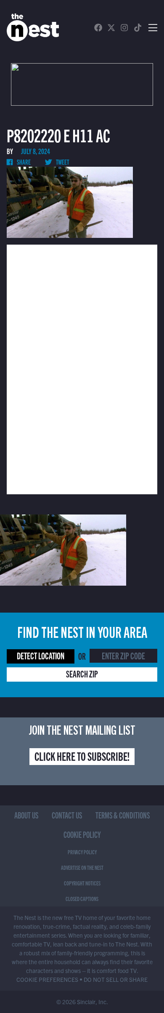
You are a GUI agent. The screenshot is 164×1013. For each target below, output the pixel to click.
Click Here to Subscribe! (82, 755)
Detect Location (40, 655)
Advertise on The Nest (82, 867)
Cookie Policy (82, 834)
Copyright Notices (82, 883)
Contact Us (67, 815)
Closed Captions (82, 898)
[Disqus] (82, 368)
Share (23, 161)
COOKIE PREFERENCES (47, 979)
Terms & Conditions (122, 815)
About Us (26, 815)
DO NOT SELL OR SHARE (116, 979)
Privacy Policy (82, 852)
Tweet (62, 161)
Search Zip (82, 673)
